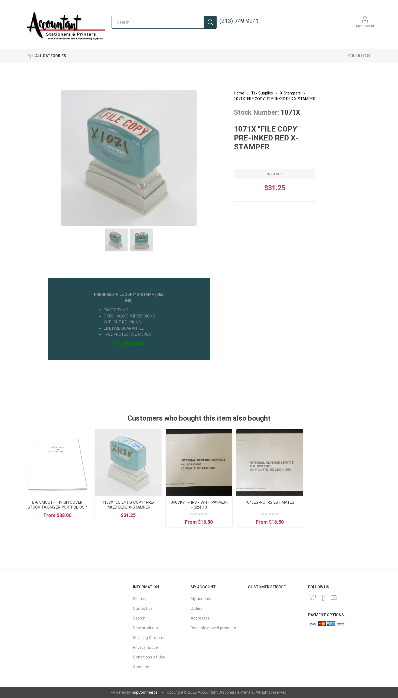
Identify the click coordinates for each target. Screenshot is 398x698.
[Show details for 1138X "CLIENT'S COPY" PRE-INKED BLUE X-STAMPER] (128, 462)
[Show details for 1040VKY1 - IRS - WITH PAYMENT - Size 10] (199, 462)
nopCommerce (145, 692)
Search (210, 22)
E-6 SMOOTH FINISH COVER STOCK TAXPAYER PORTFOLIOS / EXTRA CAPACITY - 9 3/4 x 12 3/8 (57, 507)
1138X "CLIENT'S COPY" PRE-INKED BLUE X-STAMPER (128, 505)
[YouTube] (334, 597)
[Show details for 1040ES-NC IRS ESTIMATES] (269, 462)
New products (145, 627)
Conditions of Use (149, 657)
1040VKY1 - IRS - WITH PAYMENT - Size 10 (199, 505)
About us (141, 666)
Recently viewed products (213, 627)
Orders (197, 608)
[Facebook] (323, 597)
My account (365, 26)
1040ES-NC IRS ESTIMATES (269, 502)
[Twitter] (313, 597)
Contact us (143, 608)
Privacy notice (145, 647)
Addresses (200, 618)
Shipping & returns (149, 637)
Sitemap (140, 598)
